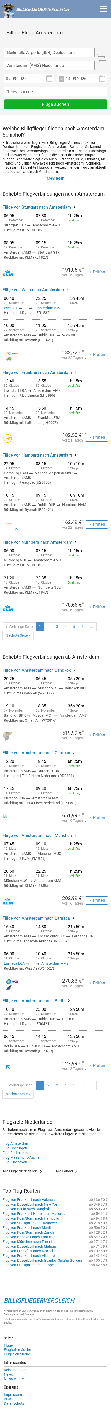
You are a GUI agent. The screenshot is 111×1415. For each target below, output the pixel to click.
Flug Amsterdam (16, 1143)
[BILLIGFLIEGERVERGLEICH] (35, 15)
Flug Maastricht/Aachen (22, 1157)
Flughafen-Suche (17, 1350)
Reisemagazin (15, 1370)
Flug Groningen (15, 1148)
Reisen (87, 1319)
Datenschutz (14, 1403)
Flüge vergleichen (65, 1319)
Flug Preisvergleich (43, 1319)
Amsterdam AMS (47, 308)
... (26, 308)
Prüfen (99, 271)
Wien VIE (11, 308)
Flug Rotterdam (15, 1153)
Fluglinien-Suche (17, 1354)
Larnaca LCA (15, 963)
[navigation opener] (103, 9)
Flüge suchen (55, 104)
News (8, 1374)
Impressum (13, 1394)
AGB (7, 1399)
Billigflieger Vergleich (15, 1319)
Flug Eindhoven (15, 1162)
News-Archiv (14, 1379)
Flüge (8, 1345)
